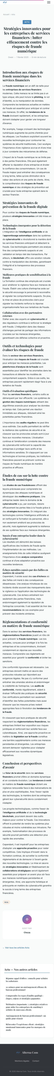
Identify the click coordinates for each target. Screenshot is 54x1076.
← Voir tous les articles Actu (16, 947)
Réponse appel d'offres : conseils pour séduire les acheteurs (27, 979)
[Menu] (48, 2)
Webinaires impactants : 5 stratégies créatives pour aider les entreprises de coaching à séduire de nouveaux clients (27, 1007)
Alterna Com (30, 1052)
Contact (35, 1061)
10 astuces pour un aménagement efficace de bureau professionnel (26, 988)
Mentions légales (22, 1061)
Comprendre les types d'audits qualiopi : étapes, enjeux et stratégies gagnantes (24, 997)
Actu (13, 14)
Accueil (6, 14)
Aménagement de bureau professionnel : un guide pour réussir (26, 1017)
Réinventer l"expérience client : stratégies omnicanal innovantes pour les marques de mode (25, 1027)
